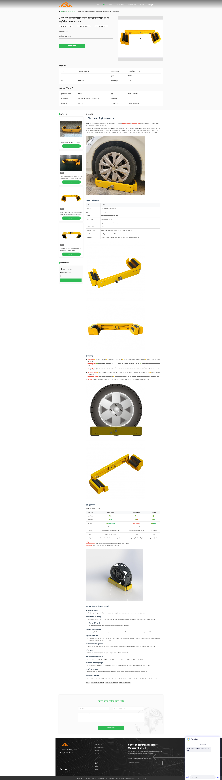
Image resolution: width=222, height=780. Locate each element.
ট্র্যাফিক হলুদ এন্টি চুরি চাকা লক (112, 682)
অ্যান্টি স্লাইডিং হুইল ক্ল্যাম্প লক (97, 682)
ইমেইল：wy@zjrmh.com (68, 752)
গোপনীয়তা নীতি (79, 778)
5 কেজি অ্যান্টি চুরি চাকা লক (124, 682)
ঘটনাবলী (142, 4)
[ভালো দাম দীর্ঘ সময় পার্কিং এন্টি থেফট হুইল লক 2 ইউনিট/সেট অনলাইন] (71, 129)
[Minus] (218, 739)
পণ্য (104, 4)
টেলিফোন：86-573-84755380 (69, 749)
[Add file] (187, 777)
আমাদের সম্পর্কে (120, 4)
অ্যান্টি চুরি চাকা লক (71, 11)
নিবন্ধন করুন (158, 763)
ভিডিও (110, 4)
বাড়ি (98, 4)
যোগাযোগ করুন (132, 4)
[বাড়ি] (66, 4)
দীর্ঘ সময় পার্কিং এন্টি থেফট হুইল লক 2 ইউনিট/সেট (70, 142)
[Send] (217, 777)
